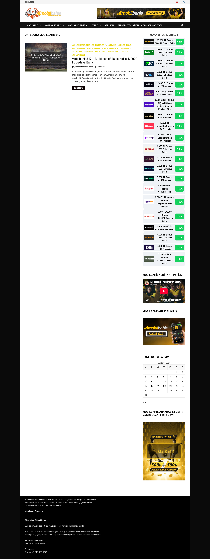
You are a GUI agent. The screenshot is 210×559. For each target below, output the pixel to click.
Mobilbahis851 (78, 55)
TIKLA (179, 52)
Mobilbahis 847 (124, 45)
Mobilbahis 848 (78, 48)
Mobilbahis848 (93, 52)
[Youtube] (177, 2)
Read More (79, 88)
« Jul (145, 402)
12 (158, 381)
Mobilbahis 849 (93, 48)
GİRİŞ (180, 41)
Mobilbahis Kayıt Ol (78, 25)
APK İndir (109, 25)
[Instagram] (184, 2)
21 (170, 386)
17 (146, 386)
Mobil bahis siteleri (95, 45)
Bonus (95, 25)
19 (158, 386)
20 (164, 386)
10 (146, 381)
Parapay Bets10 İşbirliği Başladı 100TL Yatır (140, 25)
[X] (181, 2)
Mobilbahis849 (108, 52)
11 (152, 381)
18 (152, 386)
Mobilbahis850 (122, 52)
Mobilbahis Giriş (53, 25)
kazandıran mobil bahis (84, 67)
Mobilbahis (32, 25)
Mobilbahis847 (78, 45)
